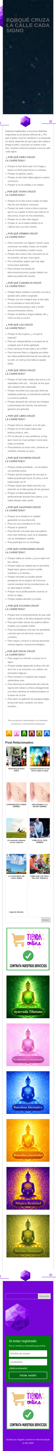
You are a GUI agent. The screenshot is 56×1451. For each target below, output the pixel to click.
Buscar (46, 920)
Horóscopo (12, 21)
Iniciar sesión (28, 1375)
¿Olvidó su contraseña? (18, 1368)
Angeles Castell (24, 1439)
